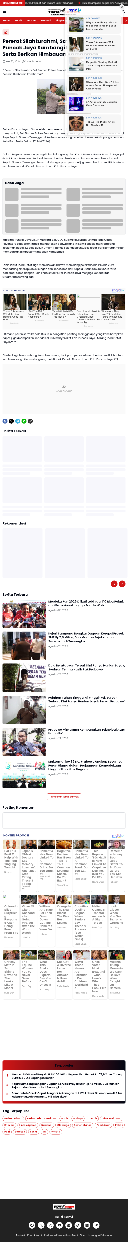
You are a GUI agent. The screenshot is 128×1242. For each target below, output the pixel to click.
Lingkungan (63, 20)
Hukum (31, 20)
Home (6, 20)
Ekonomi (46, 20)
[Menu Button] (4, 11)
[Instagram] (50, 1225)
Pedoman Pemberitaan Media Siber (65, 1235)
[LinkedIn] (87, 1225)
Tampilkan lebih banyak (64, 796)
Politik (18, 20)
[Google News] (68, 1225)
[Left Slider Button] (114, 583)
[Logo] (64, 1207)
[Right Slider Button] (124, 20)
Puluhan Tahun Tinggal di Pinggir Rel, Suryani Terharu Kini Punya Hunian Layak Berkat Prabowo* (87, 699)
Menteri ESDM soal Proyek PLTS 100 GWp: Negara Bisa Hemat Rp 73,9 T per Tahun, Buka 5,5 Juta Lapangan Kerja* (67, 1076)
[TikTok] (77, 1225)
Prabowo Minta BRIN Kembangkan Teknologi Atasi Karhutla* (87, 731)
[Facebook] (5, 421)
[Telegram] (17, 421)
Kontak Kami (34, 1235)
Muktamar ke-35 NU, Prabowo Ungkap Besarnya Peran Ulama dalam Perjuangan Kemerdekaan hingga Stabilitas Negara (85, 765)
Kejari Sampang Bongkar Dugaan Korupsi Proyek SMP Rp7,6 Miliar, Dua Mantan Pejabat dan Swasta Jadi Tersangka (86, 637)
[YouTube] (59, 1225)
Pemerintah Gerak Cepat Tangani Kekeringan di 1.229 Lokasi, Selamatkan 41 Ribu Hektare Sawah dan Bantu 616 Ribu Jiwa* (67, 1095)
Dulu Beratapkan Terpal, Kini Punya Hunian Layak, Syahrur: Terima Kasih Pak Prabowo (86, 667)
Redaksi (20, 1235)
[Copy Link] (30, 421)
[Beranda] (5, 32)
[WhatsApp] (24, 421)
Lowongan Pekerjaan (100, 1235)
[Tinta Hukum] (64, 11)
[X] (11, 421)
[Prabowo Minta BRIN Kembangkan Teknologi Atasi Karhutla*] (24, 742)
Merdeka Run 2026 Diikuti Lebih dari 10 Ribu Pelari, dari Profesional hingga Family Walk (86, 603)
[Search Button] (123, 11)
